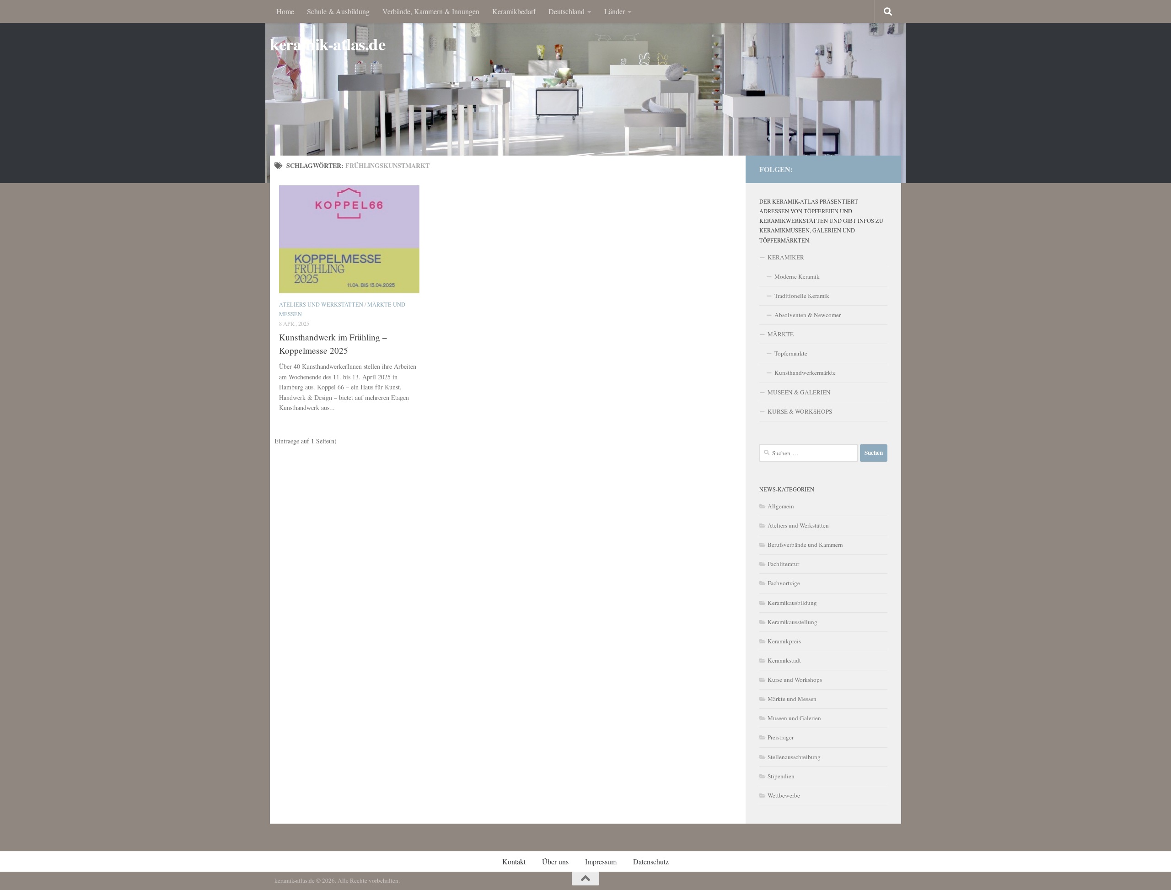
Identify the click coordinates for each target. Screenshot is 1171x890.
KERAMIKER (786, 257)
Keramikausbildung (792, 603)
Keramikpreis (784, 641)
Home (285, 11)
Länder (614, 11)
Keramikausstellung (792, 622)
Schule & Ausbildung (338, 11)
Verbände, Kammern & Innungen (430, 11)
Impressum (601, 861)
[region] (585, 91)
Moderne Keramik (797, 276)
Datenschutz (651, 861)
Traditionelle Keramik (801, 295)
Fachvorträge (784, 583)
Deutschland (566, 11)
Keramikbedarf (514, 11)
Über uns (555, 861)
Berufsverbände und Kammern (805, 544)
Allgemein (781, 506)
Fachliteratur (783, 564)
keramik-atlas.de (327, 44)
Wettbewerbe (784, 795)
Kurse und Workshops (795, 679)
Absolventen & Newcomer (807, 315)
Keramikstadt (784, 660)
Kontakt (514, 861)
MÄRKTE (781, 334)
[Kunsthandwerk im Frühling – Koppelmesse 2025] (349, 239)
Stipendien (781, 776)
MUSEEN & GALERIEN (799, 392)
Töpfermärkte (790, 353)
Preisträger (781, 737)
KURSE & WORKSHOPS (800, 411)
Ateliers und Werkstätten (321, 304)
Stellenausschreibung (794, 757)
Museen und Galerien (794, 718)
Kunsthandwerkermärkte (805, 372)
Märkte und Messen (792, 699)
